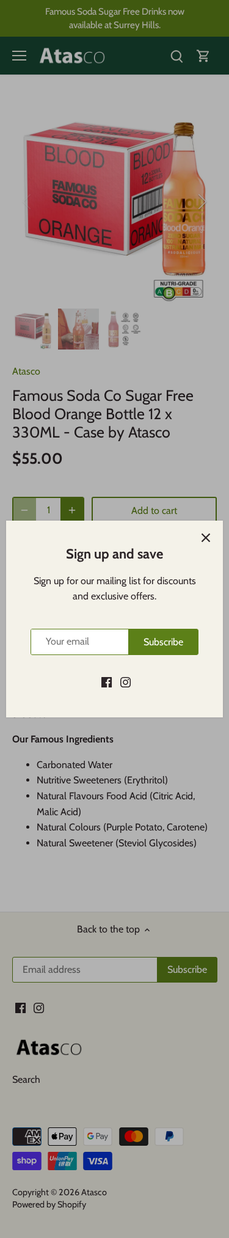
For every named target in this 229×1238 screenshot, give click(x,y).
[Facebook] (106, 681)
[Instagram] (125, 681)
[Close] (205, 537)
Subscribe (163, 642)
